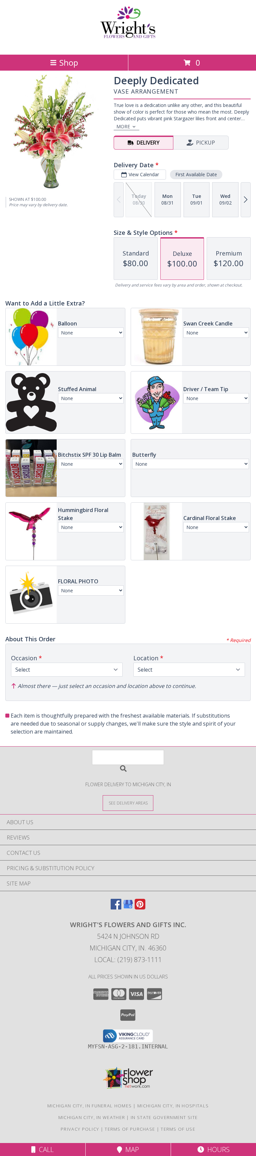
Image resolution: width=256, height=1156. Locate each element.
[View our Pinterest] (140, 907)
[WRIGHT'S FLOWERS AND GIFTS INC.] (128, 45)
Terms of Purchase (130, 1129)
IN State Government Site (164, 1117)
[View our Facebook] (116, 907)
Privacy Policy (80, 1129)
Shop (68, 62)
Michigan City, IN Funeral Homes (89, 1106)
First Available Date (196, 174)
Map (130, 1149)
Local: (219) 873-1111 (128, 959)
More (123, 126)
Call (45, 1149)
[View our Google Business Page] (128, 907)
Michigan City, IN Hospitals (173, 1106)
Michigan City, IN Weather (91, 1117)
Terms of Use (178, 1129)
